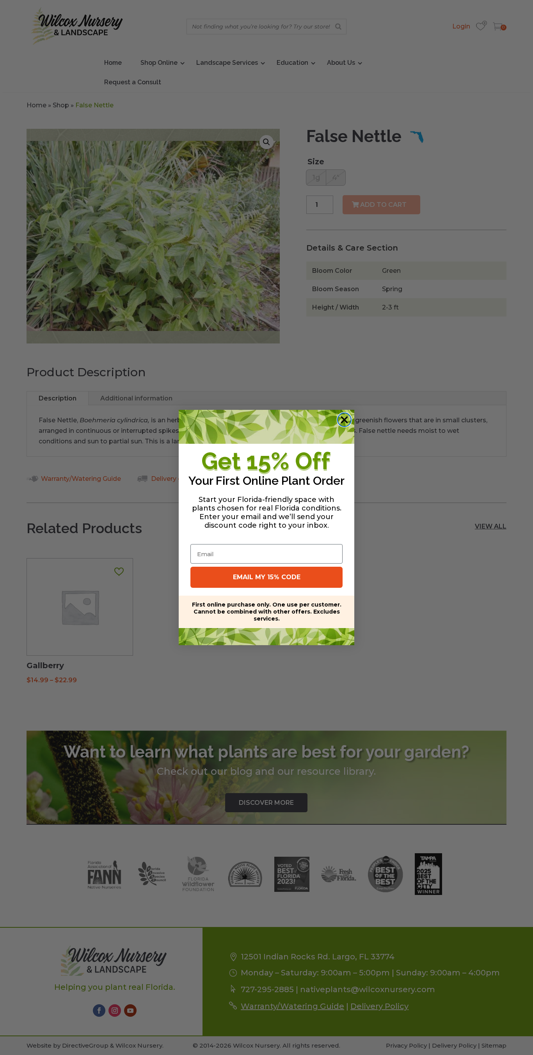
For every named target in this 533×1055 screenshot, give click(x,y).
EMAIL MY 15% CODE (266, 577)
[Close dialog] (344, 420)
